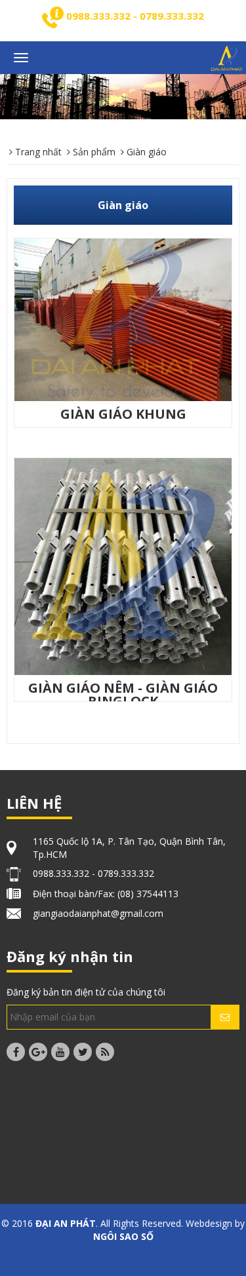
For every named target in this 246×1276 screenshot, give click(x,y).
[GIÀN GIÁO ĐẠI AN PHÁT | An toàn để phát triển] (227, 59)
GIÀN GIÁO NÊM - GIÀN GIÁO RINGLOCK (123, 694)
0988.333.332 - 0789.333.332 (135, 15)
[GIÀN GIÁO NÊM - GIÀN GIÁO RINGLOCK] (123, 565)
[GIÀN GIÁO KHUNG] (123, 319)
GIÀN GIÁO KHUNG (123, 414)
